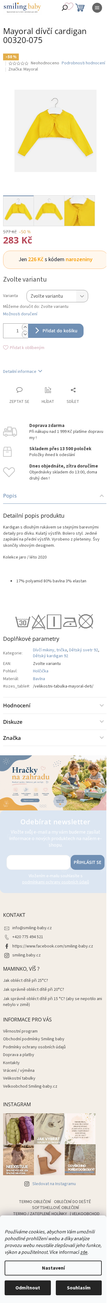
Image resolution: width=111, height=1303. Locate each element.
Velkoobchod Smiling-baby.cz (30, 1086)
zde (84, 1252)
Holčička (40, 671)
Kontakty (11, 1063)
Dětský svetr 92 (83, 650)
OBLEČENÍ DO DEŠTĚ (72, 1202)
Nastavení (53, 1268)
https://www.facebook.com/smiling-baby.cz (52, 946)
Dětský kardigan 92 (50, 656)
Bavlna (39, 679)
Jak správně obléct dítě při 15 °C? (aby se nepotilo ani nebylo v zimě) (52, 1002)
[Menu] (97, 8)
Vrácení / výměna (19, 1071)
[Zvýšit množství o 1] (25, 327)
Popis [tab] (10, 495)
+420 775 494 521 (27, 937)
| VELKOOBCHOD (85, 1214)
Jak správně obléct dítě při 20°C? (33, 990)
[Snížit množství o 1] (25, 334)
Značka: (23, 69)
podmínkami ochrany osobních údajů (55, 882)
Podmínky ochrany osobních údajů (34, 1047)
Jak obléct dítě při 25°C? (25, 981)
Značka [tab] (12, 737)
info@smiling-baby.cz (32, 928)
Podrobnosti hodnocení (83, 63)
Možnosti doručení (20, 314)
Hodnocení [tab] (17, 705)
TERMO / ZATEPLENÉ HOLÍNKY (40, 1214)
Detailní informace (19, 372)
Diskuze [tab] (13, 721)
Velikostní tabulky (19, 1078)
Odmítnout (27, 1287)
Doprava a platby (18, 1055)
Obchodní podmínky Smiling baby (33, 1039)
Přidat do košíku (60, 331)
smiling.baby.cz (26, 955)
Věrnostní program (20, 1031)
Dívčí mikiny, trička (50, 650)
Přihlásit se (87, 862)
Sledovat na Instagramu (54, 1184)
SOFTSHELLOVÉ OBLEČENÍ (55, 1208)
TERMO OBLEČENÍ (35, 1202)
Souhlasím (79, 1287)
